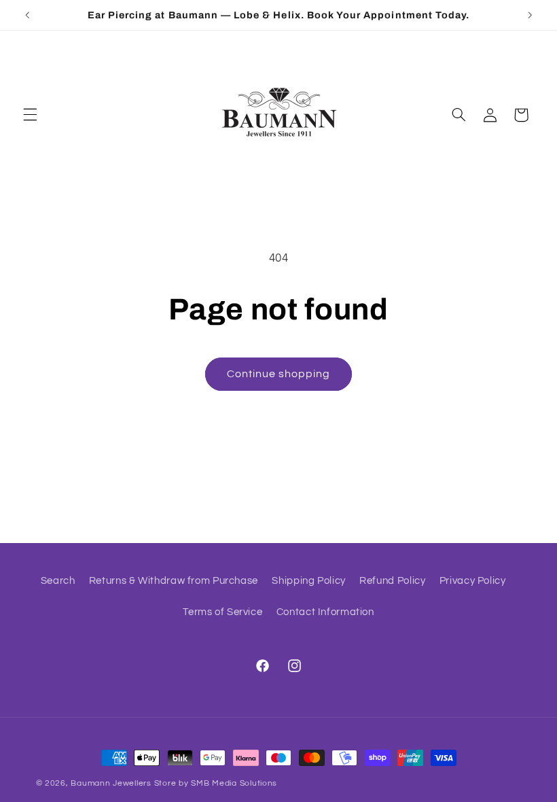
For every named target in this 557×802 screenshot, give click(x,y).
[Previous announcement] (27, 15)
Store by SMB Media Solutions (216, 783)
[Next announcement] (530, 15)
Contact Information (325, 612)
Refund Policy (392, 581)
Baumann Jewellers (111, 783)
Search (58, 581)
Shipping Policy (308, 581)
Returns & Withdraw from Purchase (173, 581)
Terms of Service (222, 612)
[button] (30, 114)
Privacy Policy (472, 581)
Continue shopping (279, 373)
